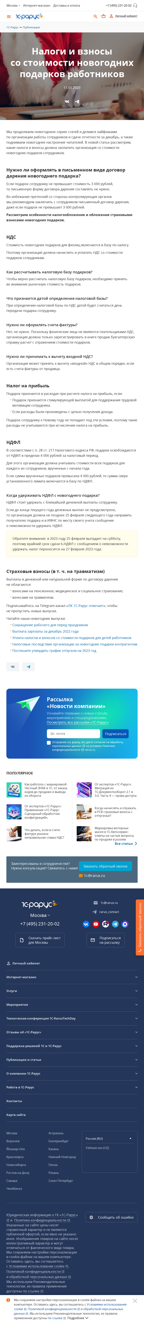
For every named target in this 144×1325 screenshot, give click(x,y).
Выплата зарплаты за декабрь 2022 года (45, 631)
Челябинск (14, 1189)
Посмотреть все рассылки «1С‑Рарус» (78, 722)
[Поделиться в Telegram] (77, 101)
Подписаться (115, 733)
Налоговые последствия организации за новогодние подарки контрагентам (74, 644)
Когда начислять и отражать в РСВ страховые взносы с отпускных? (115, 812)
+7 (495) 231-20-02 (119, 5)
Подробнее (76, 1318)
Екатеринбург (59, 1141)
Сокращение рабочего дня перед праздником (50, 625)
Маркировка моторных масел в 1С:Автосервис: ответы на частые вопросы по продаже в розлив (114, 833)
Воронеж (13, 1141)
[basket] (103, 16)
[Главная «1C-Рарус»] (52, 16)
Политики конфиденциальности (83, 747)
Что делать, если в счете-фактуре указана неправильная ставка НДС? (44, 834)
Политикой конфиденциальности (52, 1309)
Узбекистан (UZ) (97, 1148)
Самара (11, 1181)
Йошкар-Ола (15, 1149)
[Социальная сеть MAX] (125, 924)
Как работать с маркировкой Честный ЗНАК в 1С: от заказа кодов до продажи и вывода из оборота (46, 790)
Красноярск (15, 1157)
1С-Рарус (12, 27)
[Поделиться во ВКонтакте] (67, 101)
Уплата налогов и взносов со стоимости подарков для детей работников (71, 637)
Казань (54, 1149)
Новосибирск (16, 1165)
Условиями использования (39, 1266)
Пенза (53, 1165)
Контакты (14, 1101)
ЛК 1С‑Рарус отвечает (86, 605)
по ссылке (31, 1291)
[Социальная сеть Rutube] (105, 924)
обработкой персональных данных (38, 1276)
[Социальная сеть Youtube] (95, 924)
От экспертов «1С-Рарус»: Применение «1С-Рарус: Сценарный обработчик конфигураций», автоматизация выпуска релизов (43, 815)
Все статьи (124, 843)
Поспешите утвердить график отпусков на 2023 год (54, 650)
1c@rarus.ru (94, 875)
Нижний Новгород (62, 1157)
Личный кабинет (26, 963)
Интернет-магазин (36, 5)
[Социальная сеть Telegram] (115, 924)
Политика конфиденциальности (40, 1220)
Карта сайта (16, 1115)
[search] (95, 16)
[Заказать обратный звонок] (135, 5)
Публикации (31, 27)
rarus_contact (109, 912)
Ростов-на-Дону (17, 1173)
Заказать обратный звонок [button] (105, 866)
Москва (11, 1133)
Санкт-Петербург (61, 1181)
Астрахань (56, 1133)
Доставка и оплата (66, 5)
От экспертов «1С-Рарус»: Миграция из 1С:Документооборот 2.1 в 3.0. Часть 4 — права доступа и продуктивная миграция (115, 791)
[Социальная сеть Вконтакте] (86, 924)
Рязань (54, 1173)
